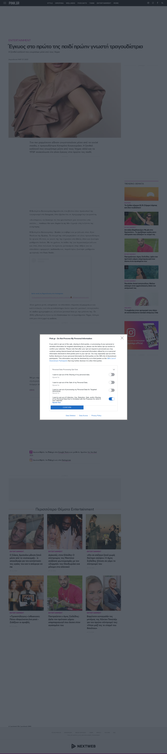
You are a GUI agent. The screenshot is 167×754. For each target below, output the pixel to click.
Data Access (83, 415)
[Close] (123, 339)
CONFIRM (67, 407)
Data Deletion (71, 415)
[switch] (112, 374)
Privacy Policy (96, 415)
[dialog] (83, 377)
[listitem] (83, 369)
